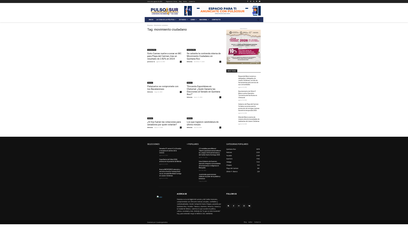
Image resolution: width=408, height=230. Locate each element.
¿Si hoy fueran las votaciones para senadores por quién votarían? (164, 123)
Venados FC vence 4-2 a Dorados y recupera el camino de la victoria (170, 151)
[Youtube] (259, 1)
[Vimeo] (256, 1)
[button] (258, 19)
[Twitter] (253, 1)
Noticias (150, 82)
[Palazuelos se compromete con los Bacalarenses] (164, 75)
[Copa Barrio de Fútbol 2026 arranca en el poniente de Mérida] (152, 162)
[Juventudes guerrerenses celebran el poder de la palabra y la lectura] (192, 177)
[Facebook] (247, 1)
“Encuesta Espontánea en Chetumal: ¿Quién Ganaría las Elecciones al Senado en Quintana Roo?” (203, 90)
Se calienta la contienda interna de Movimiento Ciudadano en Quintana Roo (204, 56)
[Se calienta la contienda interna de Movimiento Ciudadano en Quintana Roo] (204, 42)
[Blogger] (228, 206)
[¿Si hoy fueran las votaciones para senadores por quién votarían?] (164, 110)
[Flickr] (239, 206)
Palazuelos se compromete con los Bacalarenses (162, 87)
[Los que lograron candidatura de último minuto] (204, 110)
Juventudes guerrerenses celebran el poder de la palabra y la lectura (209, 176)
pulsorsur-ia (151, 61)
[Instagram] (250, 1)
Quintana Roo (152, 50)
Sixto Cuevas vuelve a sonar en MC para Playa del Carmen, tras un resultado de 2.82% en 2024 (164, 56)
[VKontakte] (249, 206)
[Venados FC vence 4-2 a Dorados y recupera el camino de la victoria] (152, 151)
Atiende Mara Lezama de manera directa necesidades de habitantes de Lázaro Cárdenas (248, 119)
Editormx (189, 61)
